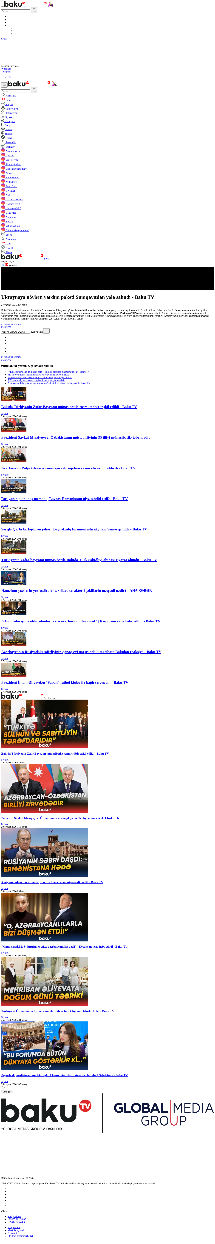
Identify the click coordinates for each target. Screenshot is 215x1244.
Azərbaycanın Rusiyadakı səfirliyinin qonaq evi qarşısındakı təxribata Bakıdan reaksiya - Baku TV (81, 652)
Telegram (6, 71)
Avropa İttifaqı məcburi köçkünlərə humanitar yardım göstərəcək (40, 377)
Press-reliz (13, 1233)
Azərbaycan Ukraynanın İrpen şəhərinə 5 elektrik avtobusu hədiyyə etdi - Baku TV (49, 383)
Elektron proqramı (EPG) (20, 1236)
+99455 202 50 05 (17, 1219)
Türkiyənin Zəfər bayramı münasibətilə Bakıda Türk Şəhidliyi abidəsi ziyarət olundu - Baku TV (79, 560)
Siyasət (47, 258)
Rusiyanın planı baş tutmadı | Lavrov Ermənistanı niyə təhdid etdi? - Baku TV (64, 499)
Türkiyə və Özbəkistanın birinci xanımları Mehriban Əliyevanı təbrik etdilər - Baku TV (57, 1011)
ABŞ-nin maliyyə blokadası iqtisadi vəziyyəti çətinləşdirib (36, 380)
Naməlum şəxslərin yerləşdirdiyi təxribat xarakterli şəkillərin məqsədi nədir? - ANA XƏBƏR (76, 590)
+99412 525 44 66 (17, 1222)
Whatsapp (6, 68)
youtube (12, 265)
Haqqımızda (14, 1227)
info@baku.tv (14, 1216)
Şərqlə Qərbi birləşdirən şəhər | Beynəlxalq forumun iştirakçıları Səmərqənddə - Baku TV (74, 529)
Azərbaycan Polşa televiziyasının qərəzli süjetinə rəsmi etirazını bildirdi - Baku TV (68, 468)
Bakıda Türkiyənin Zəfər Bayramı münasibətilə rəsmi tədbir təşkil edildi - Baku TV (69, 407)
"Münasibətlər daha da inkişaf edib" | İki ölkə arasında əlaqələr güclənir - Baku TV (49, 371)
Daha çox (7, 1092)
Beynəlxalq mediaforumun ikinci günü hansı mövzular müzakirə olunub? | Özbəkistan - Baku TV (64, 1075)
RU (9, 77)
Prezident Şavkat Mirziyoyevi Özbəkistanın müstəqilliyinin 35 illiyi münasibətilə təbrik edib (75, 437)
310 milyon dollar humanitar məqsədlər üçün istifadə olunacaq (38, 374)
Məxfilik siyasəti (16, 1230)
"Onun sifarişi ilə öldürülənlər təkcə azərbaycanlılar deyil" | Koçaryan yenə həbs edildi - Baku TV (80, 621)
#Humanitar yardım (11, 324)
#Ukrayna (6, 326)
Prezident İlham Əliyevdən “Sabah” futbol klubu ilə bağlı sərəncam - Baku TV (64, 682)
